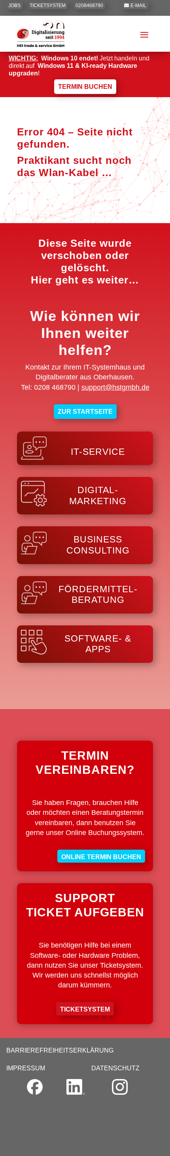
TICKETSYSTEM (48, 5)
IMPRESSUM (25, 1068)
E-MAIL (138, 5)
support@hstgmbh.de (115, 387)
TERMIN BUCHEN (85, 86)
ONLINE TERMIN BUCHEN (101, 857)
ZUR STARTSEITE (85, 411)
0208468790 (89, 5)
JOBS (14, 5)
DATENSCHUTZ (115, 1068)
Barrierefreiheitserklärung (59, 1050)
